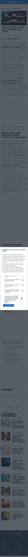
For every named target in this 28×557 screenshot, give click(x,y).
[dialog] (14, 278)
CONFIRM (8, 305)
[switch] (22, 280)
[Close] (25, 249)
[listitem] (14, 276)
